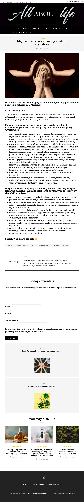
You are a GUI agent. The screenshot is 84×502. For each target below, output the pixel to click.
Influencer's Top (42, 446)
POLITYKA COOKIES (38, 484)
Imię (7, 306)
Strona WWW (11, 320)
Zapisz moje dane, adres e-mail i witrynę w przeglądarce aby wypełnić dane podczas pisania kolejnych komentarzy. (41, 330)
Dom (65, 28)
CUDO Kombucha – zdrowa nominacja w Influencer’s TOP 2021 (67, 452)
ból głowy (10, 246)
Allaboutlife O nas (19, 2)
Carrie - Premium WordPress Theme (40, 493)
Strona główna (7, 2)
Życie (16, 28)
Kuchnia (55, 28)
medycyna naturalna (43, 246)
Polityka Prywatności (56, 484)
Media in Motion (69, 493)
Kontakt (29, 2)
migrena (56, 246)
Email (8, 313)
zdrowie (65, 246)
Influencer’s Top (22, 32)
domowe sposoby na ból (25, 246)
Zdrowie (42, 38)
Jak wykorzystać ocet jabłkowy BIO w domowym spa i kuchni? (16, 452)
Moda (25, 28)
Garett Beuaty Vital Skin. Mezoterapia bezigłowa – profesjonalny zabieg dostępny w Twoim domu (42, 453)
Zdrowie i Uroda (39, 28)
